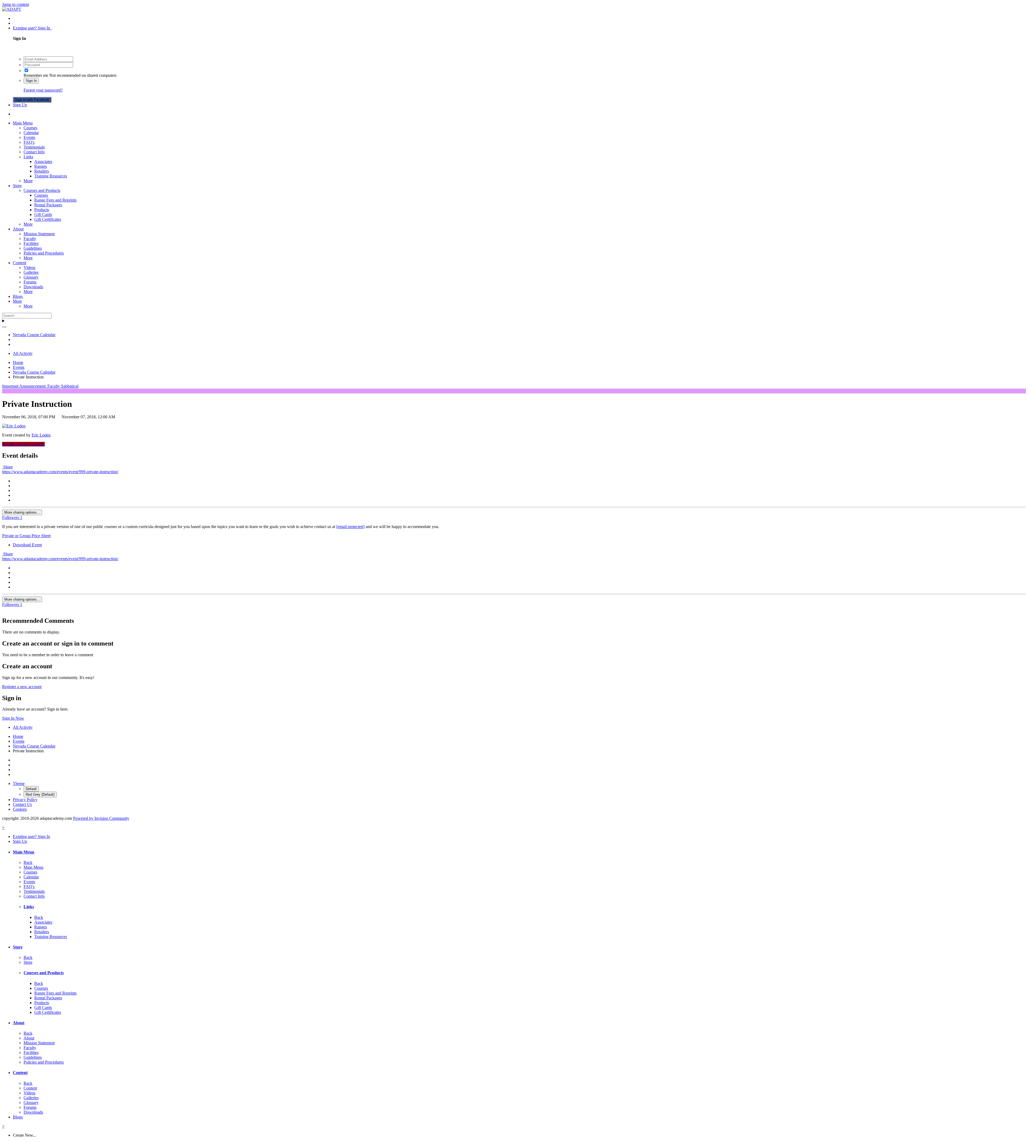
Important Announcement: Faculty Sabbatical (40, 386)
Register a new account (21, 686)
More (28, 181)
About (18, 229)
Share (7, 467)
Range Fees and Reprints (55, 200)
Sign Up (20, 105)
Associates (43, 161)
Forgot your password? (43, 90)
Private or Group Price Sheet (26, 535)
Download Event (27, 544)
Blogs (18, 296)
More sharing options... (22, 512)
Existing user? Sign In (32, 28)
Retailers (41, 171)
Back (28, 862)
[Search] (4, 327)
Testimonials (34, 147)
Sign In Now (13, 718)
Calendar (31, 132)
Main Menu (23, 123)
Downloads (33, 286)
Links (28, 156)
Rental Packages (48, 205)
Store (17, 185)
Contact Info (34, 152)
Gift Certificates (47, 219)
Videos (29, 267)
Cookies (20, 809)
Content (19, 262)
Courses (30, 128)
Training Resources (50, 176)
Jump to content (15, 4)
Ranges (40, 166)
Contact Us (22, 804)
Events (29, 137)
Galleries (31, 272)
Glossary (31, 277)
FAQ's (29, 142)
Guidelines (33, 248)
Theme (19, 783)
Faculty (30, 238)
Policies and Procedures (44, 253)
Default (31, 789)
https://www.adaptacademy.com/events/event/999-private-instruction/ (60, 471)
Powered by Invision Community (101, 818)
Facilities (31, 243)
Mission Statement (39, 234)
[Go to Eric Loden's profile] (13, 426)
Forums (30, 282)
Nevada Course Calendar (23, 444)
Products (41, 209)
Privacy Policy (25, 799)
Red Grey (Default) (40, 794)
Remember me (36, 75)
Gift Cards (43, 214)
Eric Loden (41, 435)
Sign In (31, 81)
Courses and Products (42, 190)
